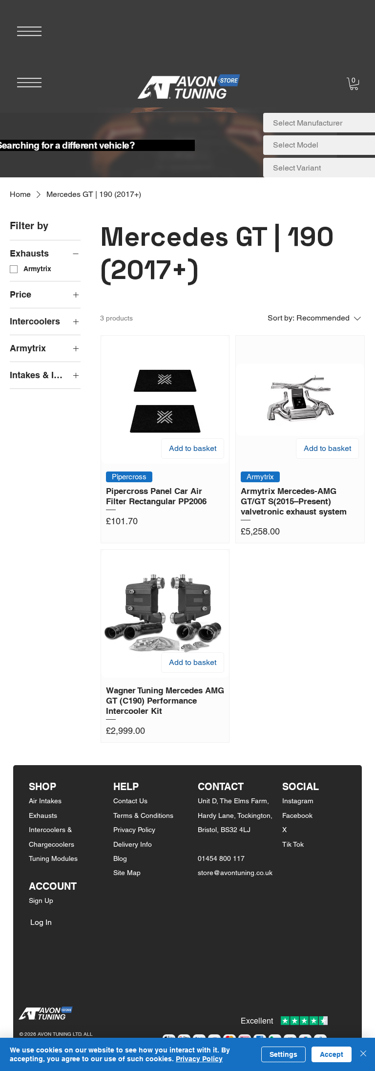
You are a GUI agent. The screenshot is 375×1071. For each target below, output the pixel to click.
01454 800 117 (221, 858)
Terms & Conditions (143, 815)
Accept (331, 1054)
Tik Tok (293, 844)
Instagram (297, 801)
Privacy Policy (134, 830)
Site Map (127, 873)
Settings (283, 1054)
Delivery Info (132, 844)
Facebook (297, 815)
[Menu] (29, 31)
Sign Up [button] (41, 900)
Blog (120, 858)
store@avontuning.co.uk (235, 873)
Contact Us (130, 801)
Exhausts (43, 815)
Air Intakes (45, 801)
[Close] (363, 1054)
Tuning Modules (53, 858)
